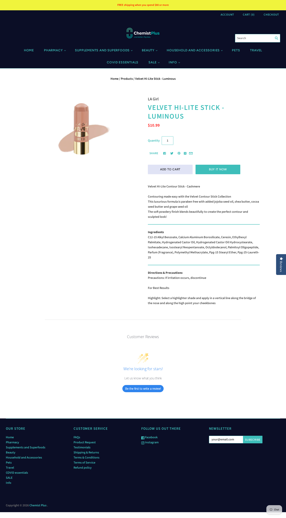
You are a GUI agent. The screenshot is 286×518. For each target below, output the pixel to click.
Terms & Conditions (86, 457)
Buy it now (218, 169)
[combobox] (257, 38)
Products (127, 79)
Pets (236, 50)
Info (173, 62)
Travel (256, 50)
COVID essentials (122, 62)
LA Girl (153, 99)
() (249, 15)
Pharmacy (53, 50)
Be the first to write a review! (143, 388)
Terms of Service (84, 462)
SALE (152, 62)
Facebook (151, 437)
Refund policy (83, 468)
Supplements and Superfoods (102, 50)
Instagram (151, 442)
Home (29, 50)
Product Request (85, 442)
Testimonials (82, 447)
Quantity (154, 140)
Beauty (148, 50)
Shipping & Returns (86, 452)
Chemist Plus (37, 505)
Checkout (271, 15)
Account (227, 15)
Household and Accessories (193, 50)
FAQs (77, 437)
